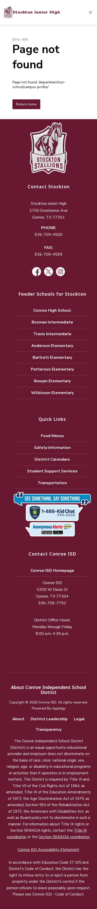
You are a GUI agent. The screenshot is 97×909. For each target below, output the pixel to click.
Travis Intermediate (52, 334)
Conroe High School (52, 310)
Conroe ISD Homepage (52, 570)
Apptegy (58, 708)
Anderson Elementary (52, 345)
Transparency (48, 729)
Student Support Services (52, 471)
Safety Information (52, 447)
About (18, 719)
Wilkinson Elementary (52, 393)
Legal (79, 719)
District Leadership (49, 719)
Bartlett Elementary (52, 357)
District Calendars (52, 459)
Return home (26, 104)
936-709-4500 (48, 234)
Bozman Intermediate (52, 322)
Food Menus (52, 436)
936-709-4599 (48, 254)
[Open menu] (90, 12)
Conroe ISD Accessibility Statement (48, 849)
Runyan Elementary (52, 381)
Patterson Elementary (52, 369)
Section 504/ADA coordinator (64, 836)
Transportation (52, 483)
